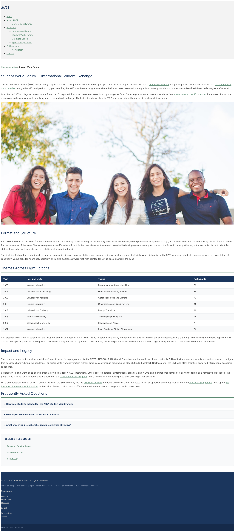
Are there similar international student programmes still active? (39, 425)
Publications (13, 46)
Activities (11, 27)
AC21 (5, 7)
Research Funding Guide (19, 446)
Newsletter (17, 49)
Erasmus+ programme (200, 382)
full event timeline (93, 382)
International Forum (21, 31)
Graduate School (20, 38)
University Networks (22, 24)
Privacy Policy (7, 513)
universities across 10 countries (190, 94)
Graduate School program (73, 376)
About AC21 (12, 20)
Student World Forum (22, 35)
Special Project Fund (22, 42)
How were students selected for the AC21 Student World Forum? (39, 404)
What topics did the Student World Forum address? (32, 414)
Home (9, 16)
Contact (10, 53)
